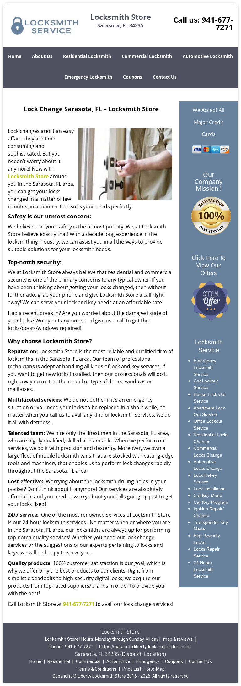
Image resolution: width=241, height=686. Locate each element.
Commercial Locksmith (147, 56)
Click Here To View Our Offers (209, 265)
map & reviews (178, 639)
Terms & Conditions (96, 669)
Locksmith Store (28, 176)
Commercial (88, 661)
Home (14, 56)
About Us (42, 56)
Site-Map (155, 669)
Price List (131, 669)
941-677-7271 (217, 23)
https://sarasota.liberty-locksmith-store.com (145, 646)
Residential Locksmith (87, 56)
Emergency (147, 661)
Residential (58, 661)
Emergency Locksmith (88, 77)
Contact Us (165, 77)
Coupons (132, 77)
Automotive (118, 661)
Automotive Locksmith (208, 56)
